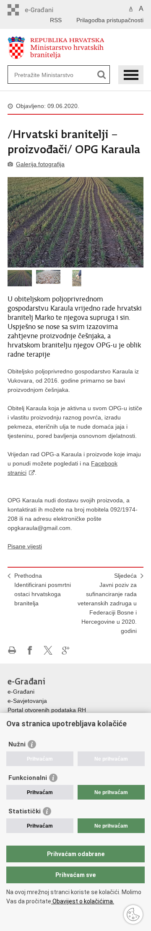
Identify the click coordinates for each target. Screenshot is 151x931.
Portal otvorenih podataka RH (47, 710)
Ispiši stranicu (12, 650)
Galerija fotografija (40, 164)
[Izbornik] (130, 74)
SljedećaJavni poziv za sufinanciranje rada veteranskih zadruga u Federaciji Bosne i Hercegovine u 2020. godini (107, 603)
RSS (56, 20)
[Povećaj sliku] (75, 222)
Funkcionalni (27, 778)
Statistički (24, 811)
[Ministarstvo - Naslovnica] (75, 47)
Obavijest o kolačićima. (82, 901)
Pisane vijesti (25, 546)
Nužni (17, 744)
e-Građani (21, 691)
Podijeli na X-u (48, 650)
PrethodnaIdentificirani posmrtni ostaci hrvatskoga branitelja (42, 589)
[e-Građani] (43, 9)
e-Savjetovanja (27, 700)
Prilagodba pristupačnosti (109, 20)
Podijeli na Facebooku (30, 650)
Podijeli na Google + (66, 650)
